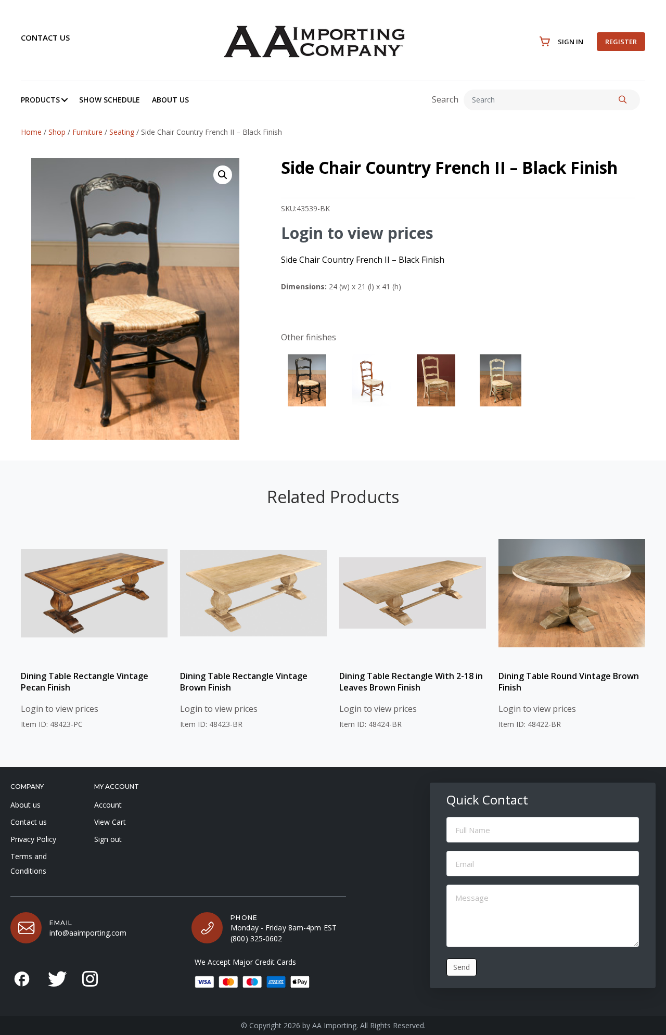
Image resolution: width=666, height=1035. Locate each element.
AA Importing (334, 1025)
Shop (57, 132)
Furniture (87, 132)
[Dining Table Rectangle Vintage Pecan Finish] (94, 593)
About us (25, 805)
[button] (64, 99)
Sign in (570, 41)
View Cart (110, 822)
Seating (121, 132)
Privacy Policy (33, 839)
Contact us (45, 37)
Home (31, 132)
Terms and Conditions (28, 863)
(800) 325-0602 (256, 938)
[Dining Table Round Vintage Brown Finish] (571, 593)
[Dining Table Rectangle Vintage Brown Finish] (253, 593)
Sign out (108, 839)
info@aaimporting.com (87, 933)
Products (40, 100)
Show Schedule (109, 100)
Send (461, 967)
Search (445, 99)
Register (621, 41)
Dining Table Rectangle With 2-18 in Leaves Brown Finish (411, 681)
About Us (170, 100)
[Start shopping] (545, 41)
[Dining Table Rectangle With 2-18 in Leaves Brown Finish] (412, 593)
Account (108, 805)
